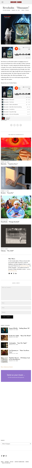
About (2, 461)
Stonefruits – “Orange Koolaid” (10, 222)
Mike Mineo (7, 10)
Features (7, 461)
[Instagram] (14, 273)
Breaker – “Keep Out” (7, 193)
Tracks (27, 10)
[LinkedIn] (16, 273)
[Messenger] (14, 125)
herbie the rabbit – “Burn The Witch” (20, 336)
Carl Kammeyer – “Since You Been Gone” (19, 351)
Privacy (11, 461)
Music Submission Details (7, 367)
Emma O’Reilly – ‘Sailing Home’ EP (19, 328)
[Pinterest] (21, 125)
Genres (27, 461)
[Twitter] (17, 125)
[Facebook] (11, 125)
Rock (23, 10)
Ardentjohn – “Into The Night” (18, 343)
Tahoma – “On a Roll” (7, 251)
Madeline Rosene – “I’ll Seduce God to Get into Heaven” (19, 358)
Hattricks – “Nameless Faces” (9, 164)
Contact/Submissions (19, 461)
